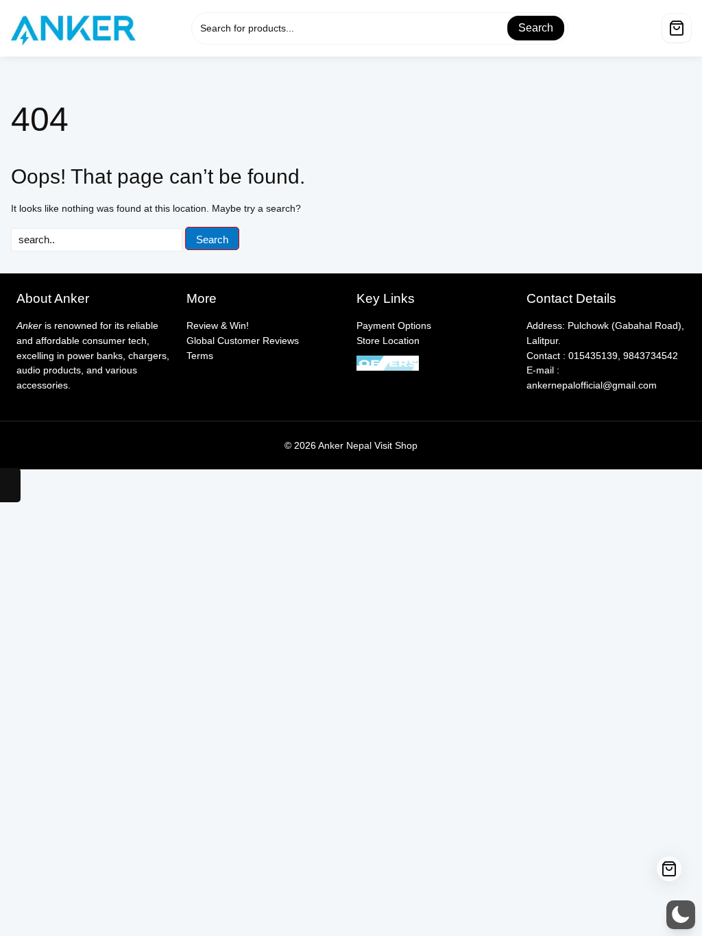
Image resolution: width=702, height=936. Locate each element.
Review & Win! (217, 325)
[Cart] (676, 28)
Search (535, 28)
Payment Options (393, 325)
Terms (199, 355)
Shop (406, 445)
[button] (680, 914)
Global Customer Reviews (242, 340)
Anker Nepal (345, 445)
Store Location (388, 340)
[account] (645, 25)
